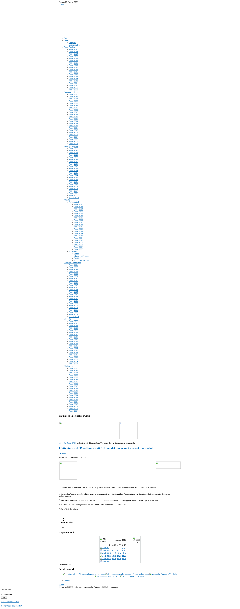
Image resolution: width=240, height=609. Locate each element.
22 (123, 556)
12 (115, 553)
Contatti (67, 580)
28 (120, 559)
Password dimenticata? (10, 602)
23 (125, 556)
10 (110, 553)
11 (113, 553)
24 (110, 559)
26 (115, 559)
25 (113, 559)
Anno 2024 (71, 443)
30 (125, 559)
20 (118, 556)
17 (110, 556)
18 (113, 556)
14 (120, 553)
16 (125, 553)
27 (118, 559)
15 (123, 553)
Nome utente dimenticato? (11, 606)
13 (118, 553)
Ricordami (8, 595)
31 (110, 561)
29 (123, 559)
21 (120, 556)
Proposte (62, 443)
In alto (61, 585)
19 (115, 556)
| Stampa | (62, 453)
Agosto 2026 (121, 540)
